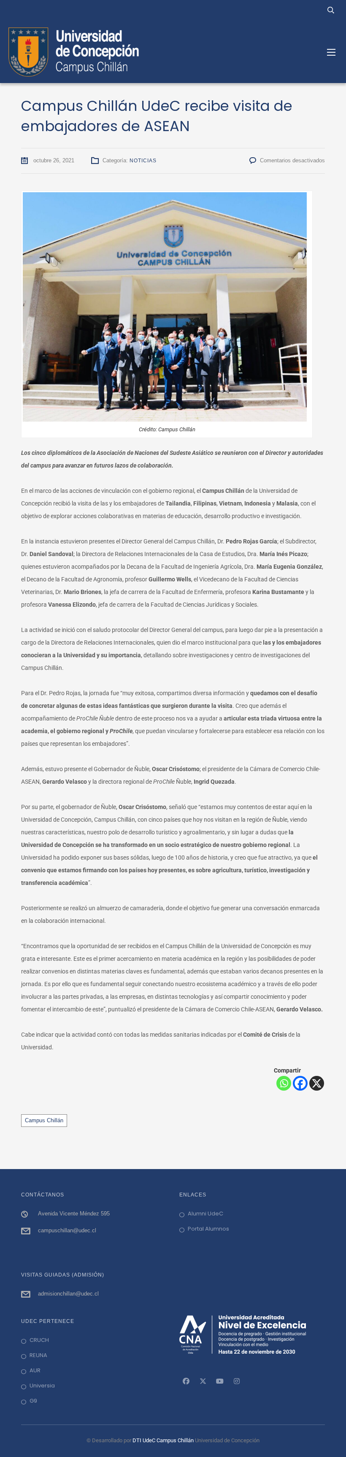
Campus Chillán (44, 1120)
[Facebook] (300, 1083)
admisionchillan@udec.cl (68, 1293)
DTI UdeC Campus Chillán (163, 1440)
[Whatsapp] (283, 1083)
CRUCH (39, 1340)
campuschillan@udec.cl (67, 1230)
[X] (316, 1083)
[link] (186, 1381)
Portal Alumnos (208, 1229)
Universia (42, 1386)
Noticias (143, 161)
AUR (35, 1370)
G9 (33, 1401)
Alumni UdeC (205, 1214)
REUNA (38, 1355)
